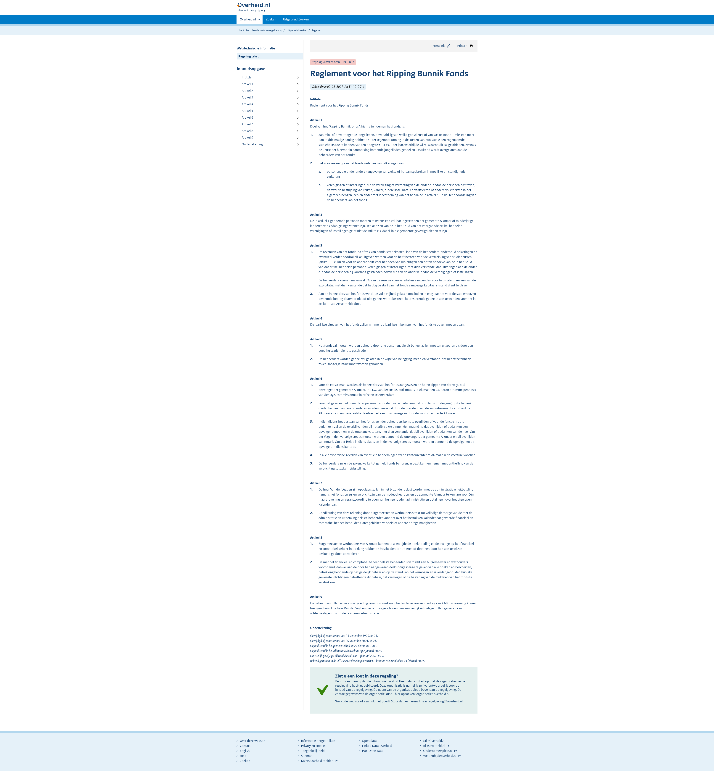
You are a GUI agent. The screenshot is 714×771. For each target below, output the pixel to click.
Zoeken (271, 19)
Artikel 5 (247, 111)
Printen (462, 46)
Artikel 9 (247, 138)
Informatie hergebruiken (318, 741)
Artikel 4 (247, 104)
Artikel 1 (247, 84)
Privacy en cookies (313, 746)
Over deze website (252, 741)
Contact (245, 746)
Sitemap (307, 756)
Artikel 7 (247, 124)
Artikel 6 (247, 117)
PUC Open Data (373, 751)
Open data (369, 741)
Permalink (438, 46)
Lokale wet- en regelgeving (267, 30)
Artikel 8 (247, 131)
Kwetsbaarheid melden (317, 761)
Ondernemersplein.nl (438, 751)
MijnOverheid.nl (434, 741)
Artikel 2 (247, 91)
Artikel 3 (247, 97)
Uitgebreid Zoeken (296, 19)
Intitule (247, 77)
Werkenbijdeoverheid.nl (439, 756)
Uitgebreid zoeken (297, 30)
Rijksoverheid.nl (434, 746)
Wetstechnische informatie (256, 48)
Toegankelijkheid (313, 751)
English (245, 751)
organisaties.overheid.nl (432, 694)
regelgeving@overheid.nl (445, 701)
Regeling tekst (248, 56)
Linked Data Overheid (377, 746)
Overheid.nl (248, 20)
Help (243, 756)
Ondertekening (252, 144)
